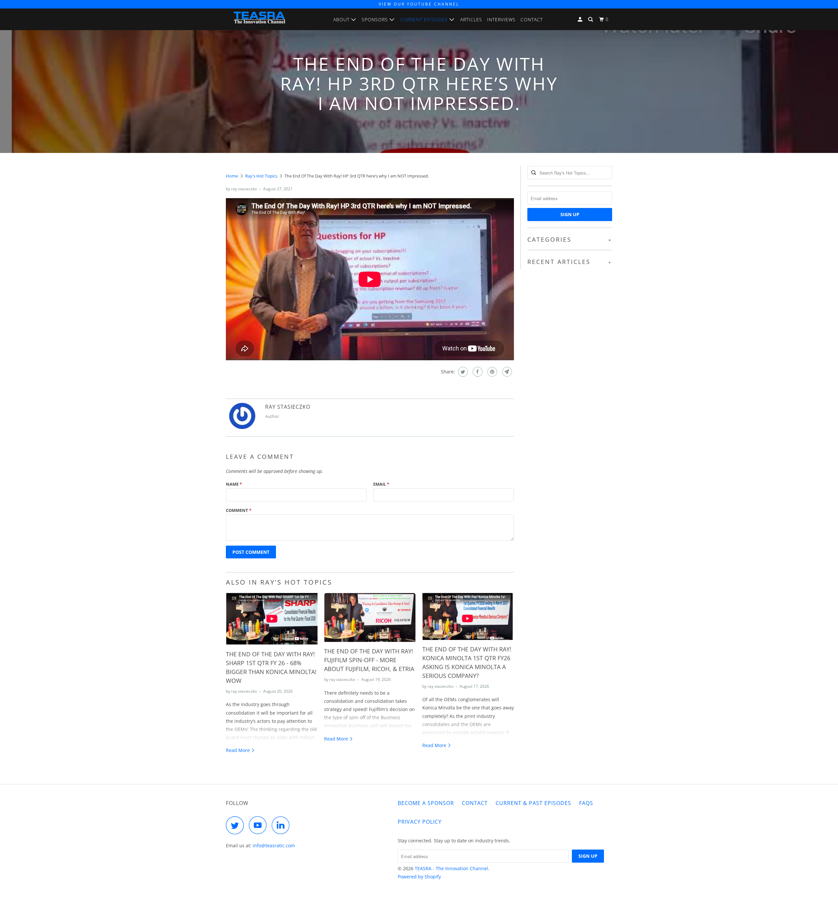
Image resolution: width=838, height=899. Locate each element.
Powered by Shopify (419, 876)
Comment (238, 510)
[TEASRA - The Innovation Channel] (259, 19)
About (342, 19)
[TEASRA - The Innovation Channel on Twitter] (236, 825)
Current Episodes (424, 19)
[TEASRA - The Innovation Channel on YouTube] (259, 825)
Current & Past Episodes (533, 803)
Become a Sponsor (426, 803)
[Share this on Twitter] (462, 372)
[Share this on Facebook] (477, 372)
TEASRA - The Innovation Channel (451, 868)
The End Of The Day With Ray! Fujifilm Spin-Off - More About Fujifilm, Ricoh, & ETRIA (369, 660)
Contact (531, 19)
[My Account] (580, 19)
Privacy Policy (420, 821)
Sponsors (376, 19)
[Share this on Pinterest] (491, 372)
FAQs (586, 803)
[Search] (591, 19)
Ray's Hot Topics (261, 176)
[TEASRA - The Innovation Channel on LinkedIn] (282, 825)
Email (381, 484)
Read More (238, 750)
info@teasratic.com (274, 845)
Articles (471, 19)
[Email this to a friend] (506, 372)
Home (232, 176)
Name (234, 484)
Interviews (501, 19)
